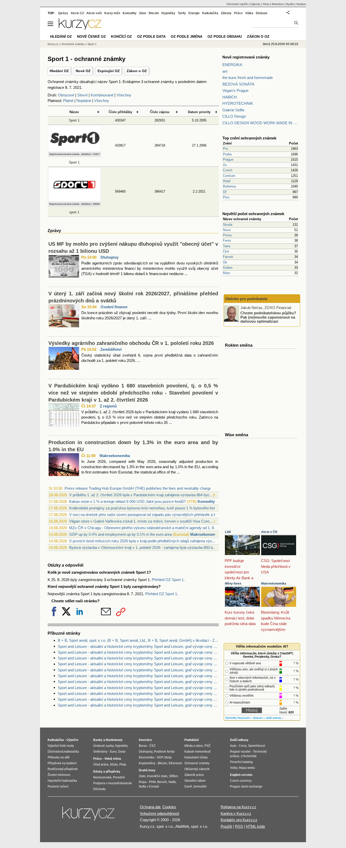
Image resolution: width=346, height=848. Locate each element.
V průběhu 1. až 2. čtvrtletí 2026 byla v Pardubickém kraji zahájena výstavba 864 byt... (140, 495)
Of (224, 192)
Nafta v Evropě (149, 786)
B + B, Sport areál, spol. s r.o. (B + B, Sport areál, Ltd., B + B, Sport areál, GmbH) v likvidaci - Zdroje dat (138, 640)
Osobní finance (114, 307)
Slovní (82, 95)
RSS (239, 826)
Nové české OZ (91, 36)
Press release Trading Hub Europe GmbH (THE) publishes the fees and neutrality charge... (139, 488)
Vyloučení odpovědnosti (159, 813)
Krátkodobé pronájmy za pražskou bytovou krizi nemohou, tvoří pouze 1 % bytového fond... (144, 508)
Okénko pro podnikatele (246, 299)
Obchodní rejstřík (237, 4)
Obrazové (66, 95)
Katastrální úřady (196, 757)
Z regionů (108, 406)
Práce (238, 13)
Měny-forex (233, 583)
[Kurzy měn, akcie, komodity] (89, 815)
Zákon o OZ (137, 71)
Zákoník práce (194, 775)
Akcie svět (94, 13)
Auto (233, 746)
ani (224, 71)
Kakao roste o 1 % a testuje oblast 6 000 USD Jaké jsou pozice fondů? (127, 501)
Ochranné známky (73, 44)
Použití (226, 826)
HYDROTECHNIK (237, 103)
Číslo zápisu (159, 112)
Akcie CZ (77, 13)
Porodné (119, 777)
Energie (194, 13)
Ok (225, 262)
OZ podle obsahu (224, 36)
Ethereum (175, 763)
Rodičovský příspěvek (63, 769)
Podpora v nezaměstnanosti (112, 783)
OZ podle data (151, 36)
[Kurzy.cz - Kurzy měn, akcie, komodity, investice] (80, 28)
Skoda (227, 224)
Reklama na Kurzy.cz (238, 807)
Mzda (114, 764)
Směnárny (100, 751)
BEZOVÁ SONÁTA (238, 84)
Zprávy (63, 13)
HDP (160, 757)
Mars (226, 273)
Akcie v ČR (269, 532)
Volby (233, 768)
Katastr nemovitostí (197, 751)
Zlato (142, 13)
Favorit (228, 257)
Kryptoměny (147, 763)
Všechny (124, 95)
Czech (227, 170)
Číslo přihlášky (120, 112)
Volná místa (112, 758)
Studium (301, 4)
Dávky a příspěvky (106, 771)
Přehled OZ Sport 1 (168, 579)
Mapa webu (247, 768)
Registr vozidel (240, 751)
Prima (227, 235)
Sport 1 (74, 120)
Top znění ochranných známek (249, 138)
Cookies (169, 807)
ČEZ (152, 746)
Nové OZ (83, 71)
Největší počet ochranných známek (253, 214)
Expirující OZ (109, 71)
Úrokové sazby (103, 746)
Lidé (228, 532)
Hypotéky (168, 13)
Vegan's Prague (235, 90)
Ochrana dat (150, 807)
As (225, 165)
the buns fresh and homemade (247, 77)
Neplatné (83, 100)
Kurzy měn (112, 13)
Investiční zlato (157, 776)
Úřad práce (101, 764)
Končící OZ (121, 36)
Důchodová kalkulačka (63, 751)
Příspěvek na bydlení (62, 763)
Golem (228, 268)
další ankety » (274, 717)
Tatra (226, 246)
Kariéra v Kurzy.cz (236, 813)
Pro (225, 149)
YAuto (266, 4)
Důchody (99, 789)
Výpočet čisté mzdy (61, 746)
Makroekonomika (115, 455)
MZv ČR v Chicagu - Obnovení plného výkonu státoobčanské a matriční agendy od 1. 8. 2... (145, 528)
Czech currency (241, 780)
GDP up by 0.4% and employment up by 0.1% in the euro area (120, 534)
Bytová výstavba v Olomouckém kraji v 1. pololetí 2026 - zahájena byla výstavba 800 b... (142, 547)
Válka (249, 13)
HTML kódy (255, 826)
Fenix (227, 240)
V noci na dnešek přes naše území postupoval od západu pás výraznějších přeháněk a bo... (145, 514)
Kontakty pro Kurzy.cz (239, 820)
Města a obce (193, 746)
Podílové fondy (164, 751)
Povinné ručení (58, 786)
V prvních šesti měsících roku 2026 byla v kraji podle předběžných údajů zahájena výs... (142, 541)
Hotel (226, 181)
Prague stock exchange (246, 786)
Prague (228, 159)
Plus (226, 197)
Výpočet (72, 740)
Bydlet (290, 4)
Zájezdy (255, 4)
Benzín (162, 782)
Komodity (206, 501)
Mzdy (168, 757)
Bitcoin (154, 13)
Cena (242, 746)
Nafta (172, 782)
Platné (68, 100)
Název (74, 112)
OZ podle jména (186, 36)
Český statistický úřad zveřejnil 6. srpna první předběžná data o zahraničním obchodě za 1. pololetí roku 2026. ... (149, 358)
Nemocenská (102, 777)
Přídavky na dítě (59, 757)
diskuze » (259, 717)
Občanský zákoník (196, 769)
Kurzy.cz (53, 44)
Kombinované (102, 95)
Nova (226, 230)
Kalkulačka (210, 13)
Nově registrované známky (246, 57)
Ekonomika (146, 757)
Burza (143, 746)
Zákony (226, 13)
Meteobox (278, 4)
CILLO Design (234, 116)
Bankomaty (114, 740)
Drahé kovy (147, 770)
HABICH (229, 97)
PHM (152, 782)
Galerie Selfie (233, 110)
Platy (122, 764)
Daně (188, 786)
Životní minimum (59, 775)
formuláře (200, 786)
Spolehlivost (256, 746)
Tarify (182, 13)
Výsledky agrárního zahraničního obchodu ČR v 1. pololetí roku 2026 (131, 343)
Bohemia (229, 186)
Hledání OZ (59, 71)
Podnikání (191, 740)
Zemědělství (111, 349)
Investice (145, 740)
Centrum (229, 176)
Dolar (122, 751)
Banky (98, 740)
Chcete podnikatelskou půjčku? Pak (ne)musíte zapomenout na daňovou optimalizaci (268, 317)
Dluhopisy (110, 257)
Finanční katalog (241, 762)
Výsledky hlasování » (238, 717)
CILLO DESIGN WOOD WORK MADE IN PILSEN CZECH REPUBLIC (260, 123)
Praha (227, 154)
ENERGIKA (232, 65)
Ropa (142, 782)
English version (241, 775)
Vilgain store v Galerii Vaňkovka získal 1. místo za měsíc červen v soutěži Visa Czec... (141, 521)
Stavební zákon (195, 780)
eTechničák (249, 756)
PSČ (207, 746)
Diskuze (261, 13)
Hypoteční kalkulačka (62, 780)
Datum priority (199, 112)
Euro (113, 751)
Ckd (226, 251)
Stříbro (173, 776)
